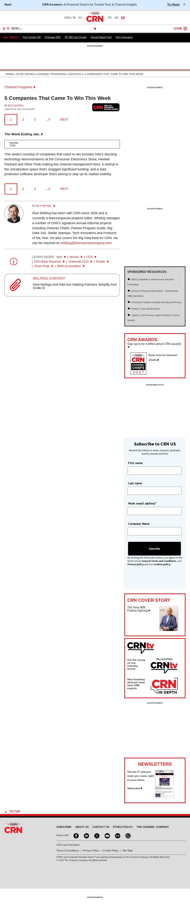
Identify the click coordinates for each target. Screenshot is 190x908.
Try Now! (173, 4)
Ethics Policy (123, 826)
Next (64, 119)
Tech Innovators (124, 37)
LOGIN (178, 28)
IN (74, 17)
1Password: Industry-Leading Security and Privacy (156, 302)
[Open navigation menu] (6, 28)
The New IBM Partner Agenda (137, 609)
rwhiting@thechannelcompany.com (86, 243)
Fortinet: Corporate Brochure (145, 309)
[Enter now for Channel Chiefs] (140, 373)
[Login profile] (185, 29)
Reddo (101, 261)
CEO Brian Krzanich (48, 261)
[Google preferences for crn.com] (106, 107)
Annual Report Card (101, 37)
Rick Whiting (15, 105)
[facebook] (76, 835)
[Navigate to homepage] (95, 22)
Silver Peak (42, 266)
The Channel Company (153, 826)
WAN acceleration (69, 266)
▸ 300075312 (73, 74)
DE (110, 17)
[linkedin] (86, 835)
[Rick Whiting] (13, 222)
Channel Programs (18, 87)
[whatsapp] (128, 835)
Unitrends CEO (78, 261)
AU (80, 17)
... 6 (48, 119)
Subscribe (133, 788)
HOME (9, 74)
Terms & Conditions (67, 850)
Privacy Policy (91, 850)
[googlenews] (117, 835)
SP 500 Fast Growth (75, 37)
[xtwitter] (96, 835)
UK (116, 17)
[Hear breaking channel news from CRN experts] (164, 686)
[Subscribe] (164, 796)
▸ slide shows (23, 74)
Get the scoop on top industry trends (136, 664)
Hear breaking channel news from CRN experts (136, 684)
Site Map (127, 850)
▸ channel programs (49, 74)
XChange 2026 (52, 37)
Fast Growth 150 (32, 37)
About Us (82, 826)
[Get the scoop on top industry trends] (164, 666)
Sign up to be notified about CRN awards (154, 343)
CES (89, 257)
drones (74, 257)
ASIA (67, 17)
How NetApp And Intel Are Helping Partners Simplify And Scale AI (75, 286)
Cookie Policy (111, 850)
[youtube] (107, 835)
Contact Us (100, 826)
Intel (59, 257)
